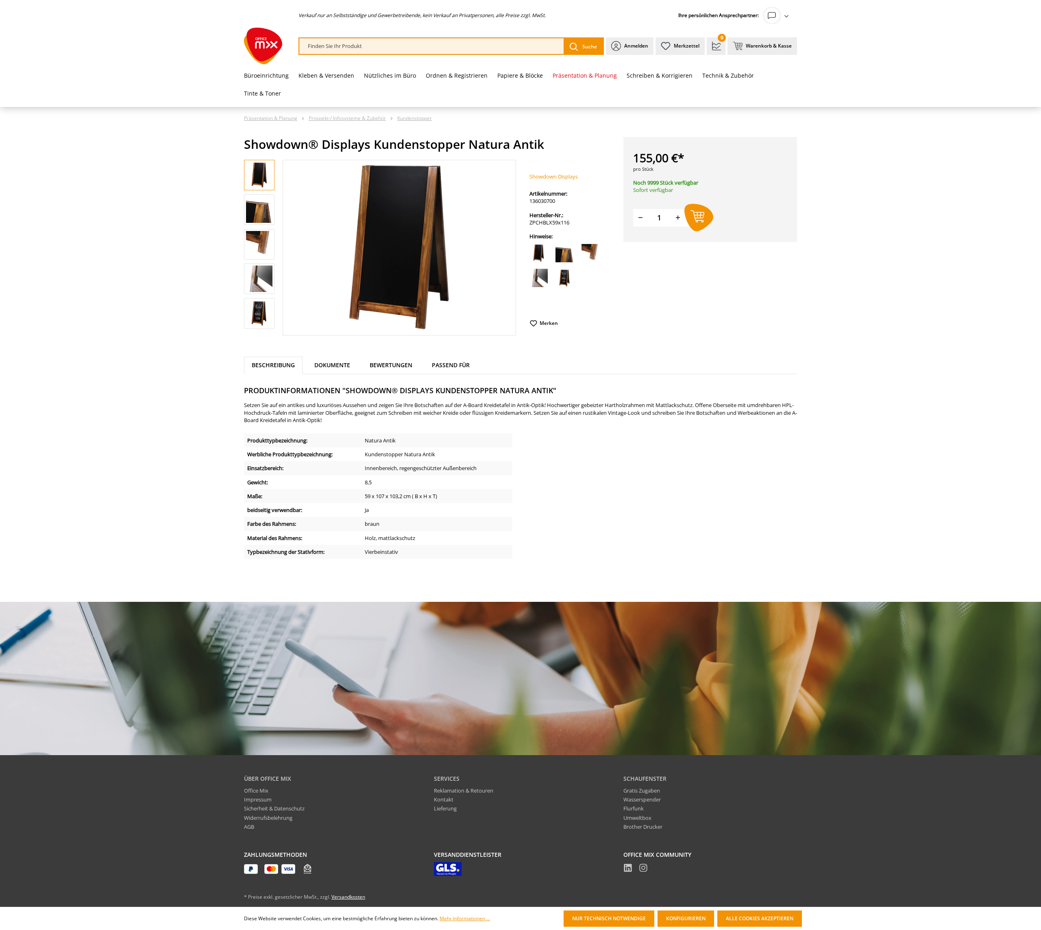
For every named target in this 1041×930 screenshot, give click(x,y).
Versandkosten (348, 896)
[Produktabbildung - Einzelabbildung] (399, 247)
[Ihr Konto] (778, 15)
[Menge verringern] (640, 218)
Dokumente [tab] (332, 365)
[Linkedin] (627, 869)
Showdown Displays (553, 176)
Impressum (258, 799)
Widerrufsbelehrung (268, 817)
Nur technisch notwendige (609, 918)
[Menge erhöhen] (678, 218)
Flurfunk (633, 808)
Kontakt (443, 799)
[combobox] (431, 46)
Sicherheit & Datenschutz (274, 808)
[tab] (273, 365)
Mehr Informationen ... (465, 918)
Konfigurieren (686, 918)
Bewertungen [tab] (391, 365)
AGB (249, 826)
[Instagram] (643, 869)
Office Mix (256, 790)
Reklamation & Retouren (463, 790)
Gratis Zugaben (641, 790)
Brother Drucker (642, 826)
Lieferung (445, 808)
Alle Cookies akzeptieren (759, 918)
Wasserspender (642, 799)
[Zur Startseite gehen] (263, 46)
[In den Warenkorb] (698, 217)
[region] (380, 247)
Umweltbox (637, 817)
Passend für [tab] (451, 365)
